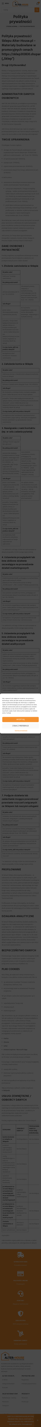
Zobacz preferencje (20, 725)
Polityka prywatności (21, 731)
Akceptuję (20, 719)
